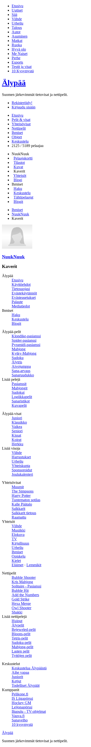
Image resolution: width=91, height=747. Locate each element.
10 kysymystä (22, 724)
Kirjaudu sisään (23, 107)
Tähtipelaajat (23, 197)
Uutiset (17, 10)
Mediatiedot (21, 306)
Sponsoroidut (22, 470)
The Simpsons (22, 491)
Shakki (17, 612)
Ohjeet (17, 137)
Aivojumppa (21, 366)
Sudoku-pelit (21, 642)
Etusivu (17, 6)
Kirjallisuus (20, 543)
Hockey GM (21, 703)
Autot (16, 32)
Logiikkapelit (22, 397)
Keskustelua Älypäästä (29, 668)
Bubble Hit (20, 590)
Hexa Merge (21, 603)
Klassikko (19, 422)
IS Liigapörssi (22, 698)
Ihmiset (17, 133)
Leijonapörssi (22, 707)
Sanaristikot (21, 401)
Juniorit (17, 677)
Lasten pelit (20, 651)
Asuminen (19, 36)
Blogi (18, 180)
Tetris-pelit (20, 638)
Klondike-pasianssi (26, 336)
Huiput (17, 621)
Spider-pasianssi (24, 340)
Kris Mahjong (22, 582)
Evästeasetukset (24, 297)
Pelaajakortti (23, 158)
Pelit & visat (21, 120)
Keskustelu (20, 141)
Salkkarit (18, 509)
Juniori (17, 418)
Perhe (16, 58)
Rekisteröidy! (22, 103)
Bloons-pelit (21, 634)
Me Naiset (19, 54)
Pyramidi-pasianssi (26, 345)
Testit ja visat (22, 67)
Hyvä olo (19, 49)
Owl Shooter (21, 608)
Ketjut (16, 681)
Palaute (17, 302)
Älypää (14, 82)
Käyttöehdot (21, 284)
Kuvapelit (19, 405)
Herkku (17, 444)
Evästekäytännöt (24, 293)
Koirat (16, 440)
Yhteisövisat (21, 124)
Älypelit (18, 625)
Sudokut (18, 392)
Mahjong (18, 349)
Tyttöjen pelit (22, 656)
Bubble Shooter (24, 577)
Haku (18, 189)
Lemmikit (33, 565)
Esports (17, 62)
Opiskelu (18, 556)
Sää (14, 15)
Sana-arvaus (21, 371)
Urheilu (17, 23)
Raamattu (19, 517)
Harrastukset (21, 457)
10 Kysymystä (23, 71)
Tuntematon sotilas (26, 500)
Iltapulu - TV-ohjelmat (29, 711)
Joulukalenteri (22, 474)
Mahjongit (19, 388)
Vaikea (17, 427)
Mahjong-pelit (22, 647)
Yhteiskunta (21, 466)
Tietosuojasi (21, 289)
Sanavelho (20, 720)
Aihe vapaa (20, 672)
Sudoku (18, 358)
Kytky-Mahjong (24, 353)
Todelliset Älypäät (26, 685)
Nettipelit (19, 128)
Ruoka (17, 45)
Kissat (16, 435)
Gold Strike (20, 599)
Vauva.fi (18, 716)
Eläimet (17, 565)
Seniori (17, 431)
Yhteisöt (19, 175)
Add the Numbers (25, 595)
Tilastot (19, 162)
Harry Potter (21, 496)
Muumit (18, 487)
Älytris (17, 362)
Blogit (18, 202)
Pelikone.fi (20, 694)
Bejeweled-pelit (24, 629)
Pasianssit (19, 384)
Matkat (17, 41)
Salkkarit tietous (24, 513)
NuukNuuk (20, 214)
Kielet (16, 561)
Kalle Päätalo (22, 504)
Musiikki (18, 530)
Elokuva (18, 535)
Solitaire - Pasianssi (26, 586)
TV (14, 539)
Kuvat (18, 167)
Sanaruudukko (23, 375)
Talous (17, 28)
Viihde (17, 19)
